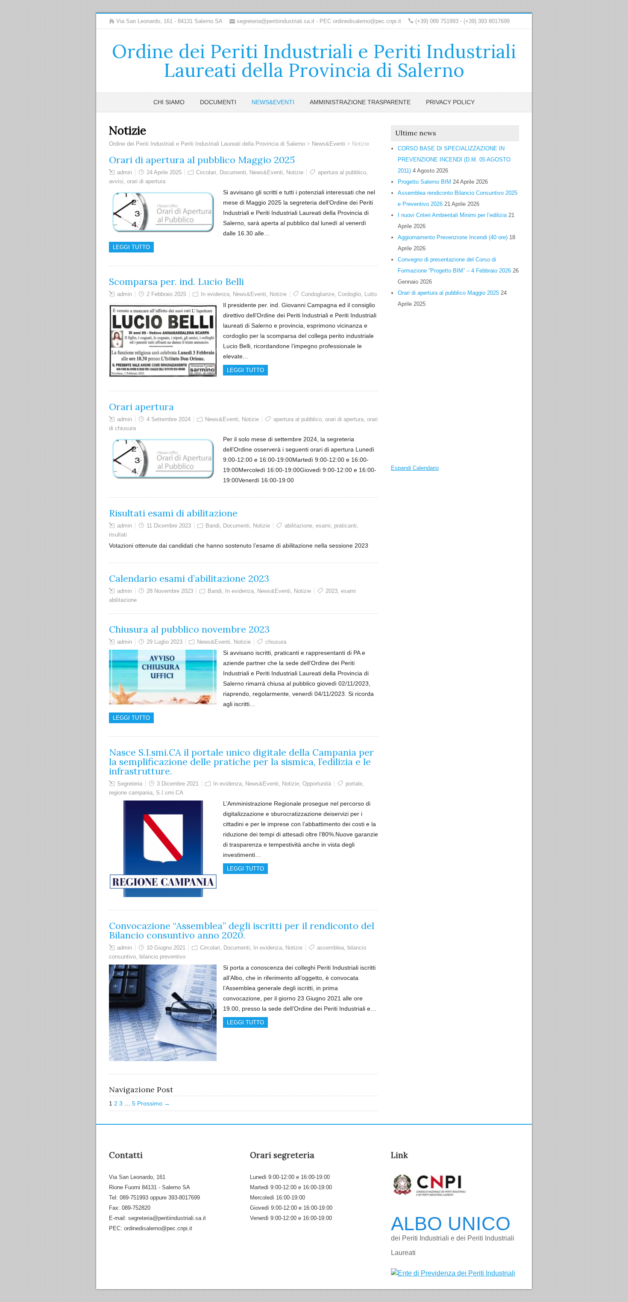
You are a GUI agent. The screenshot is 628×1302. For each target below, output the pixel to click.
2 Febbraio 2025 (166, 294)
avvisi (116, 181)
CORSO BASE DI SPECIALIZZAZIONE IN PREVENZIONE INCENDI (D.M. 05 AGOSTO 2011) (454, 159)
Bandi (212, 525)
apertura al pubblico (342, 172)
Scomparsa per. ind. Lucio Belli (176, 281)
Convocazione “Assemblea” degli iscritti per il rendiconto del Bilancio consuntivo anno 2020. (241, 930)
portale (354, 783)
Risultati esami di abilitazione (173, 513)
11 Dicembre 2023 (169, 525)
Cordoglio (349, 294)
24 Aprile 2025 (164, 172)
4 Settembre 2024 (169, 419)
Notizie (294, 172)
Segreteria (129, 783)
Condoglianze (318, 294)
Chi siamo (169, 102)
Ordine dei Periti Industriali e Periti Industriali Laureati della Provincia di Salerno (314, 60)
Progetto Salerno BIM (424, 182)
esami (323, 525)
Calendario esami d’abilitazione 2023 (189, 578)
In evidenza (215, 294)
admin (124, 172)
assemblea (330, 947)
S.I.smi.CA (169, 792)
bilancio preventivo (162, 956)
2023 (331, 591)
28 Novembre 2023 (170, 591)
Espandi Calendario (415, 468)
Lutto (370, 294)
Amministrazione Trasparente (360, 102)
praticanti (345, 525)
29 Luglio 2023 (164, 642)
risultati (118, 534)
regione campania (131, 792)
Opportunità (316, 783)
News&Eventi (273, 102)
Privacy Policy (450, 102)
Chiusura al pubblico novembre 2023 (189, 629)
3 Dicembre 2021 (178, 783)
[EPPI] (453, 1273)
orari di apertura (146, 181)
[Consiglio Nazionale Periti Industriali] (429, 1195)
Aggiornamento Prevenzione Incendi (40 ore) (453, 237)
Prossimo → (153, 1103)
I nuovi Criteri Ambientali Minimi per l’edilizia (452, 215)
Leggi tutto (131, 247)
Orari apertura (141, 407)
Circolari (206, 172)
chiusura (275, 642)
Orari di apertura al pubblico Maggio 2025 (202, 160)
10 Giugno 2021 (166, 947)
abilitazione (298, 525)
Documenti (218, 102)
